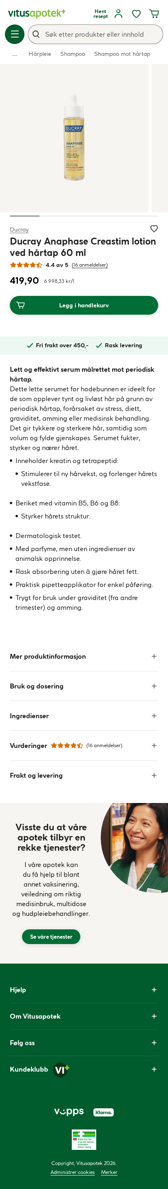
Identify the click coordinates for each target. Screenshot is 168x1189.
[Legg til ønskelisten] (154, 229)
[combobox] (95, 34)
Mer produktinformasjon (48, 656)
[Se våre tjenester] (51, 883)
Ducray (19, 229)
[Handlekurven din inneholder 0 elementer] (154, 14)
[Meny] (14, 34)
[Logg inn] (118, 14)
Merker (109, 1172)
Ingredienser (29, 716)
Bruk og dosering (37, 686)
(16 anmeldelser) (90, 265)
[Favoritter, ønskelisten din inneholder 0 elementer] (136, 14)
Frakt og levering (36, 775)
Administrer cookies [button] (73, 1172)
